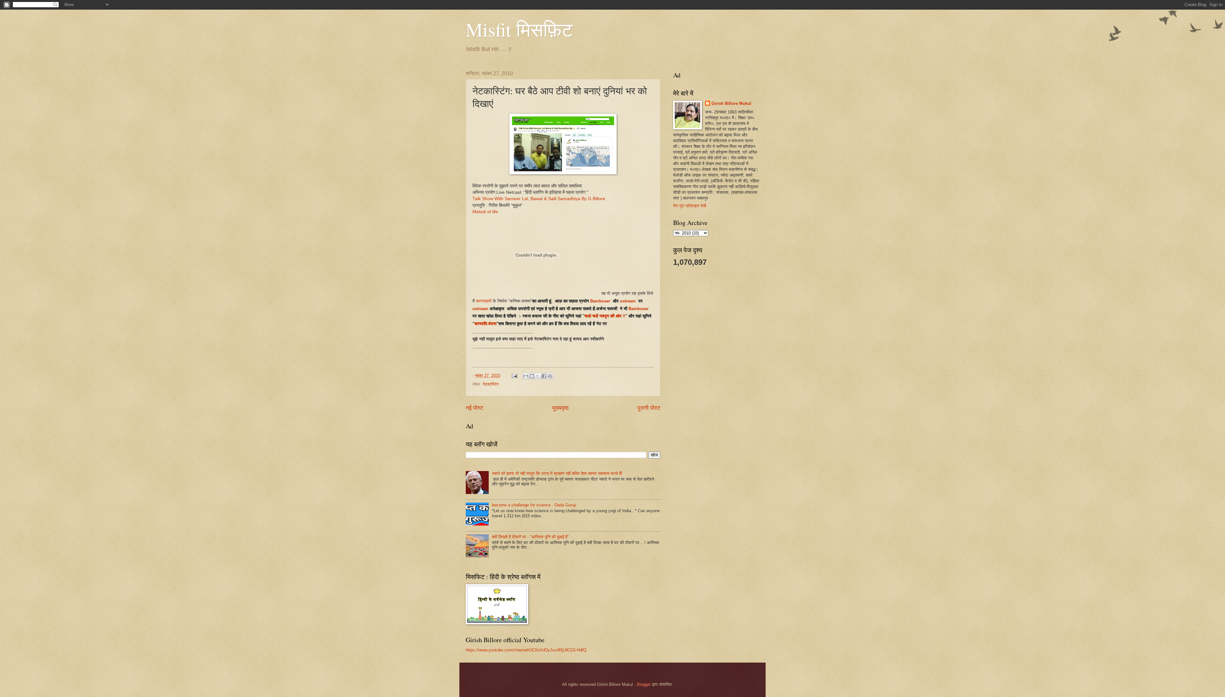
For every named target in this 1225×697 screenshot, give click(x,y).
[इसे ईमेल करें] (526, 376)
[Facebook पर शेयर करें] (544, 376)
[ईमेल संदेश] (514, 375)
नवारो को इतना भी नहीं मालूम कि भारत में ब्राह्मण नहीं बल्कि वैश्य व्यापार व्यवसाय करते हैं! (557, 473)
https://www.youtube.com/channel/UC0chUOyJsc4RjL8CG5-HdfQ (526, 650)
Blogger (644, 684)
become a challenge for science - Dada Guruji (534, 505)
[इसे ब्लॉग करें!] (532, 376)
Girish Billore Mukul (731, 103)
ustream (628, 301)
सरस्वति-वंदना (485, 323)
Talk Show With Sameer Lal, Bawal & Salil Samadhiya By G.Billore (538, 198)
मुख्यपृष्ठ (560, 408)
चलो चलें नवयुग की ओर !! (604, 316)
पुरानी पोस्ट (648, 408)
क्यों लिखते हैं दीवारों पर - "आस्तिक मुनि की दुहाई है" (530, 536)
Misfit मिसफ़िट (519, 29)
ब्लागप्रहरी (484, 301)
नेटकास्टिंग (491, 384)
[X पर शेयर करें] (538, 376)
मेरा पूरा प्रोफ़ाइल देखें (689, 205)
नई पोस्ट (474, 408)
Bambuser (600, 301)
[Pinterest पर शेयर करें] (550, 376)
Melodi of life (485, 211)
